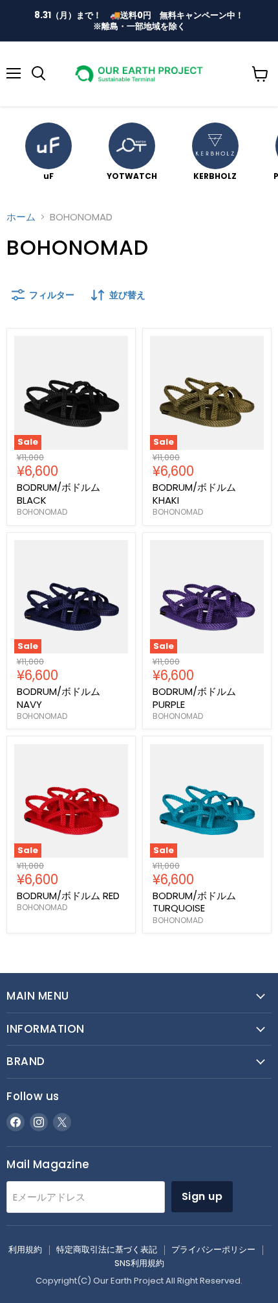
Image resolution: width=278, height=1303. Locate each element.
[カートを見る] (260, 74)
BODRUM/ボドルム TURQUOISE (194, 902)
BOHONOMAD (42, 511)
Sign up (202, 1196)
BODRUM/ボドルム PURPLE (194, 698)
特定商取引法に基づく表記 (106, 1249)
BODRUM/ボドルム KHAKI (194, 493)
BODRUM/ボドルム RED (68, 895)
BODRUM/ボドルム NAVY (58, 698)
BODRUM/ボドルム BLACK (58, 493)
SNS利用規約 (139, 1263)
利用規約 (25, 1249)
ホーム (21, 216)
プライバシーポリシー (213, 1249)
